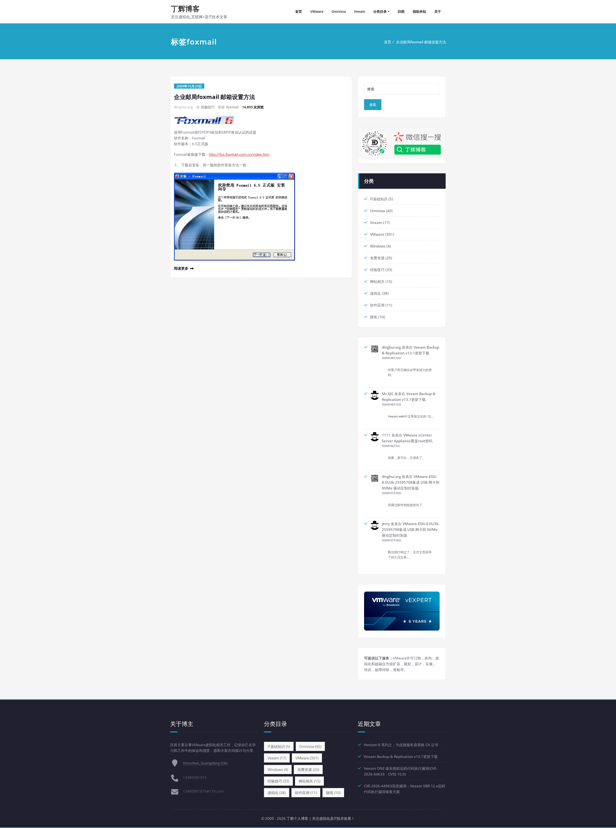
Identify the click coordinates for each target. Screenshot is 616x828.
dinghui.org (391, 347)
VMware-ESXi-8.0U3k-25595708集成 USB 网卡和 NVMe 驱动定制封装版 (410, 482)
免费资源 (377, 257)
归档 (401, 11)
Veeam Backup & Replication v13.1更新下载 (401, 756)
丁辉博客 (185, 8)
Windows (377, 246)
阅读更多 (181, 268)
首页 (298, 11)
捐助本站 (419, 11)
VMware (316, 11)
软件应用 (377, 305)
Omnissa (339, 11)
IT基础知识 (378, 198)
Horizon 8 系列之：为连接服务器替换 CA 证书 (401, 744)
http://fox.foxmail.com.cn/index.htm (239, 154)
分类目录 (380, 11)
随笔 (373, 316)
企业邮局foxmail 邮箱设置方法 (421, 41)
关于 (437, 11)
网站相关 (377, 281)
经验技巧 (208, 107)
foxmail (232, 107)
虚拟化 (375, 293)
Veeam (359, 11)
